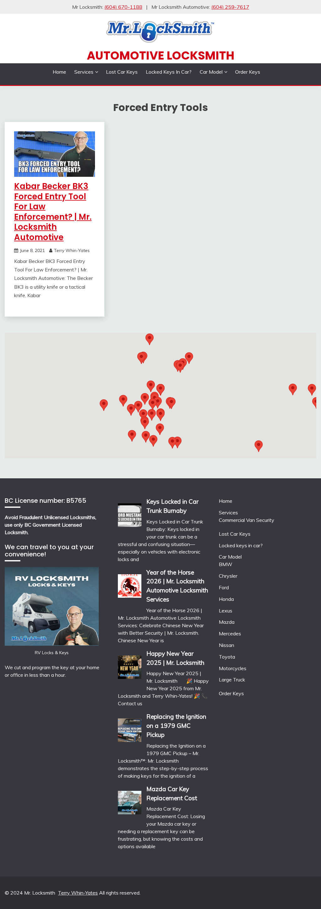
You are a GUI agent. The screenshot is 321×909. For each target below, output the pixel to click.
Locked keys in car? (169, 72)
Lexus (225, 610)
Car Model (211, 72)
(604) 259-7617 (230, 7)
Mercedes (230, 633)
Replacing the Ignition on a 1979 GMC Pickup (176, 725)
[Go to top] (304, 893)
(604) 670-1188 (123, 7)
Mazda (226, 622)
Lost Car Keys (122, 72)
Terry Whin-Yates (72, 250)
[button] (180, 367)
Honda (226, 599)
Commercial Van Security (246, 520)
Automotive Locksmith (160, 55)
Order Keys (247, 72)
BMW (225, 564)
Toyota (227, 657)
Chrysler (228, 576)
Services (83, 72)
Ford (224, 587)
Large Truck (232, 679)
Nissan (226, 645)
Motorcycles (232, 668)
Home (59, 72)
